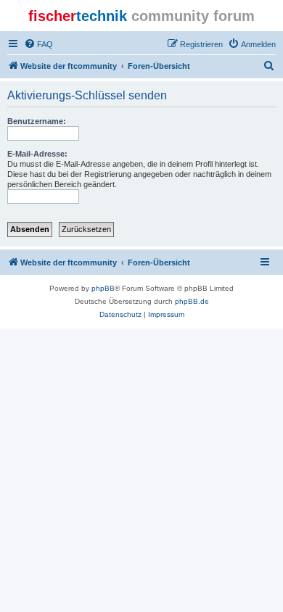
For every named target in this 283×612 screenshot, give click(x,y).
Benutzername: (36, 121)
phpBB (103, 288)
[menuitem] (38, 44)
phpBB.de (192, 301)
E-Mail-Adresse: (37, 153)
